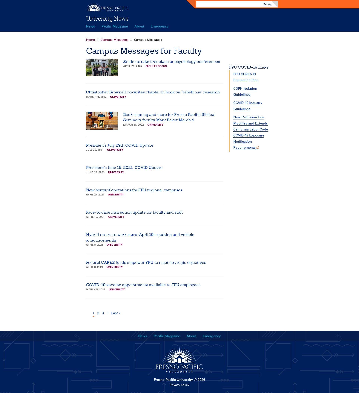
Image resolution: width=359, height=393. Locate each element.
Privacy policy (179, 385)
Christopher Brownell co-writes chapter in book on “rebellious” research (153, 92)
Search (267, 4)
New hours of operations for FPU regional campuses (134, 189)
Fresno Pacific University (173, 380)
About (139, 26)
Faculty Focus (156, 66)
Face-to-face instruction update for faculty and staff (134, 212)
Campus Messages (114, 40)
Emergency (160, 26)
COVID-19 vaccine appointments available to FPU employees (143, 284)
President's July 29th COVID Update (119, 145)
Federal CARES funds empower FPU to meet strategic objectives (146, 262)
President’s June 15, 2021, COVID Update (124, 167)
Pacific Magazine (115, 26)
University (118, 96)
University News (107, 18)
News (90, 26)
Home (90, 40)
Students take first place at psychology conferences (171, 61)
